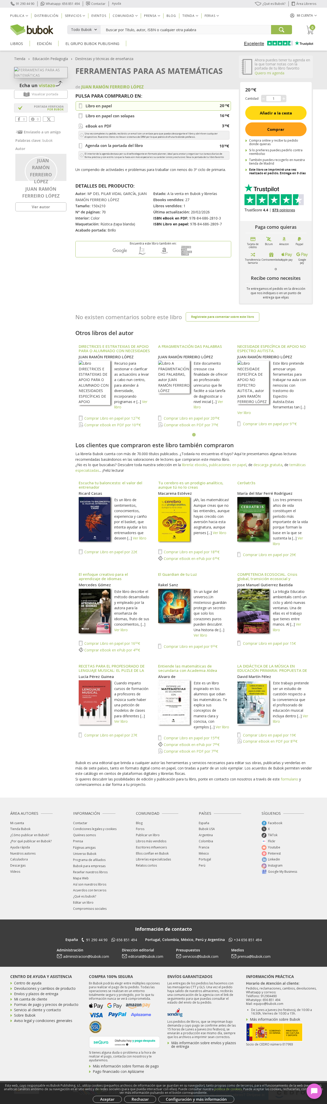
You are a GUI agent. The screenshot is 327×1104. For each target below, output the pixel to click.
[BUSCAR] (281, 29)
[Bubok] (31, 29)
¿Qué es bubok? (84, 896)
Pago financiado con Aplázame (118, 1071)
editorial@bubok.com (145, 956)
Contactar (98, 4)
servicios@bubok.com (200, 956)
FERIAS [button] (210, 16)
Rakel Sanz (168, 584)
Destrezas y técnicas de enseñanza (104, 58)
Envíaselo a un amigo (42, 132)
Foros (140, 829)
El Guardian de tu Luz (177, 574)
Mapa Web (81, 878)
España (204, 823)
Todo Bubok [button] (81, 29)
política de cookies (228, 1089)
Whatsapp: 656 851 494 (63, 4)
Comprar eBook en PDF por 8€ (269, 741)
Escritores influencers (151, 847)
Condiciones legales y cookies (94, 829)
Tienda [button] (188, 16)
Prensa (78, 841)
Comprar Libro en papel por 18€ (191, 551)
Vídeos (15, 871)
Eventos (98, 16)
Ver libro (244, 412)
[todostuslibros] (186, 254)
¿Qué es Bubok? (273, 4)
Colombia (206, 841)
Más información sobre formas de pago (126, 1066)
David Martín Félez (254, 676)
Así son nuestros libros (89, 884)
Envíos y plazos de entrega (36, 993)
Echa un (37, 85)
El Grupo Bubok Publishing (92, 43)
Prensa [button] (150, 16)
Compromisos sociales (90, 908)
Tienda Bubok (20, 829)
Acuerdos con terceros (89, 890)
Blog (171, 16)
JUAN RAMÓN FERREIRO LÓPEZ (106, 356)
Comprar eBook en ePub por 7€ (191, 744)
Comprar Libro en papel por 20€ (191, 418)
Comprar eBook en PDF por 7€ (190, 424)
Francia (204, 847)
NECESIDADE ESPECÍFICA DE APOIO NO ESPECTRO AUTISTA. (271, 348)
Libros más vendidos (151, 841)
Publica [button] (17, 16)
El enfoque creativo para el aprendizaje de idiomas (103, 576)
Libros (16, 43)
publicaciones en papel (227, 464)
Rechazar (140, 1099)
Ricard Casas (90, 493)
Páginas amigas (84, 847)
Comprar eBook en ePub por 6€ (191, 558)
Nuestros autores (23, 853)
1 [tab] (194, 435)
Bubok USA (207, 829)
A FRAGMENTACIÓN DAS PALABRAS (190, 346)
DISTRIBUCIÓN (46, 16)
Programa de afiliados (89, 860)
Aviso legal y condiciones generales (43, 1020)
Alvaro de (167, 676)
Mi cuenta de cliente (30, 999)
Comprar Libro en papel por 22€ (110, 551)
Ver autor (41, 206)
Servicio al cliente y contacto (37, 1009)
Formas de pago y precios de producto (46, 1004)
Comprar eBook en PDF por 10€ (112, 424)
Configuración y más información (196, 1099)
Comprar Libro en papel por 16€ (111, 643)
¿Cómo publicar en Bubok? (29, 835)
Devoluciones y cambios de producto (45, 988)
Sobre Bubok (25, 1015)
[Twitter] (48, 119)
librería (187, 464)
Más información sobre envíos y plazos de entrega (203, 1044)
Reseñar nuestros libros (90, 872)
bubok (47, 140)
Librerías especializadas (153, 859)
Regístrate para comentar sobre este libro (222, 317)
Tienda (19, 58)
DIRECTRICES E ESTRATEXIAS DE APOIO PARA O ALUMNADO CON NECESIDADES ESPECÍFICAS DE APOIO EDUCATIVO (114, 351)
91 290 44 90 (25, 4)
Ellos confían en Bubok (152, 853)
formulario (289, 779)
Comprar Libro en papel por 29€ (269, 554)
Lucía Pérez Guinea (96, 676)
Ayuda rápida (20, 847)
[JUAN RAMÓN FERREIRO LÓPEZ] (41, 171)
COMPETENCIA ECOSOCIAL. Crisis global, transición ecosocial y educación (267, 578)
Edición (44, 43)
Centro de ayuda (27, 983)
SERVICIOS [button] (73, 16)
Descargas (18, 865)
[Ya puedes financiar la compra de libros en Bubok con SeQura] (124, 1041)
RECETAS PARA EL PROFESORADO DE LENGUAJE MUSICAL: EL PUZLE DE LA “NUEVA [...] (112, 670)
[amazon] (164, 254)
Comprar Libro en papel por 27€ (110, 735)
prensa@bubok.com (254, 956)
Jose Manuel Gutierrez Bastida (265, 584)
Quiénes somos (84, 835)
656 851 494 (126, 939)
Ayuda (116, 3)
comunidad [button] (123, 16)
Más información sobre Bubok (275, 1019)
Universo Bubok (84, 854)
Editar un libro (83, 902)
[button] (303, 15)
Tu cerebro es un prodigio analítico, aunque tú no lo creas (190, 485)
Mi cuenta (17, 823)
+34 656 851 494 (248, 939)
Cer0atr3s (246, 482)
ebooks (201, 464)
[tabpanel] (194, 386)
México (204, 853)
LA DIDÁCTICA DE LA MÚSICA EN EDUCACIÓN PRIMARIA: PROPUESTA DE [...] (272, 670)
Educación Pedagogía (50, 58)
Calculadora (19, 859)
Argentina (206, 835)
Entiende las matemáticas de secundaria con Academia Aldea (187, 668)
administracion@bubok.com (86, 956)
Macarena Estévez (175, 493)
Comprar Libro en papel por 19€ (269, 735)
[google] (120, 254)
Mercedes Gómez (95, 584)
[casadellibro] (142, 254)
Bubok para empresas (89, 866)
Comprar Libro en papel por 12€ (111, 418)
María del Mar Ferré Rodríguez (265, 493)
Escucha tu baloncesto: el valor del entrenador (110, 485)
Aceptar (107, 1099)
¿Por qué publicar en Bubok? (31, 841)
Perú (202, 865)
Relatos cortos (146, 865)
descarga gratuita (267, 464)
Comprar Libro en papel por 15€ (269, 643)
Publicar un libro (148, 835)
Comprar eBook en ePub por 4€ (111, 650)
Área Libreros (306, 4)
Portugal (205, 859)
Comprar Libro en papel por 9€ (269, 423)
